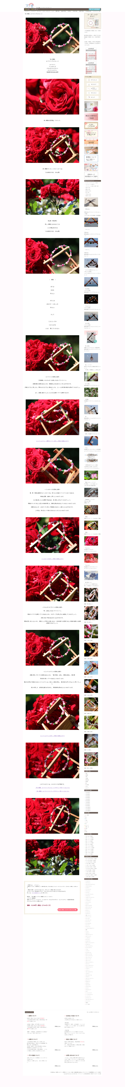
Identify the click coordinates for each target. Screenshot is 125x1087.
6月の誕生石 (88, 800)
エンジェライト (88, 902)
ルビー (87, 991)
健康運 (87, 781)
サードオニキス (88, 923)
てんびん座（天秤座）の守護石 (91, 868)
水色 (86, 820)
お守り (87, 786)
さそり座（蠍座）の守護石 (90, 870)
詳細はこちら (57, 1026)
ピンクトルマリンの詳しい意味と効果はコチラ (52, 736)
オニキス (87, 903)
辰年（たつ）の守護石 (90, 842)
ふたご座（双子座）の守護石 (91, 862)
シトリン (87, 931)
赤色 (86, 828)
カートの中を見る (95, 9)
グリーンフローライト (90, 965)
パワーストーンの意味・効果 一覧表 (92, 186)
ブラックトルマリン (89, 945)
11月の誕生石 (88, 808)
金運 (86, 776)
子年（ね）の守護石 (89, 836)
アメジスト (88, 892)
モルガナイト (88, 981)
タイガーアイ (88, 941)
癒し (86, 783)
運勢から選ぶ (88, 189)
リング (53, 11)
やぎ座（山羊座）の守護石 (90, 873)
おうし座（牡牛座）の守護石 (91, 860)
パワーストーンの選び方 (90, 184)
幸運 (86, 773)
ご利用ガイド (64, 1072)
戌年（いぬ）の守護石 (90, 852)
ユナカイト (88, 983)
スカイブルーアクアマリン (90, 884)
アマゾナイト (88, 890)
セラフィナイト (88, 936)
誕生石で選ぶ (63, 11)
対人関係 (87, 784)
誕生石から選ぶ (88, 190)
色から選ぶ (88, 192)
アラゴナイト (88, 895)
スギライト (88, 933)
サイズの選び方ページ (36, 892)
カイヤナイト (88, 913)
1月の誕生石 (88, 792)
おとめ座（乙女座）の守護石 (91, 866)
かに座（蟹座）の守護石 (90, 863)
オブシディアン (88, 908)
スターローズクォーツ (90, 999)
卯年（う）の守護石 (89, 841)
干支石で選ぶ (75, 11)
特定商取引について (93, 1072)
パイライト (88, 950)
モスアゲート (88, 979)
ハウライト (88, 973)
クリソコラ (88, 918)
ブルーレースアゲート (90, 962)
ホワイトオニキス (89, 905)
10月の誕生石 (88, 807)
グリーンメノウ (88, 916)
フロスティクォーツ (89, 967)
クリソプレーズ (88, 920)
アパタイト (88, 887)
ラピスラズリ (88, 984)
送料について (58, 1072)
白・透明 (87, 815)
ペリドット (88, 970)
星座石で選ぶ (81, 11)
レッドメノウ (88, 996)
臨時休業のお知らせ (78, 1072)
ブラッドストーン (89, 957)
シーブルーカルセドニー (90, 928)
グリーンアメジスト (89, 955)
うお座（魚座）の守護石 (90, 876)
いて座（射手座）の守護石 (90, 871)
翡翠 (86, 929)
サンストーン (88, 926)
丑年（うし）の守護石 (90, 837)
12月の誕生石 (88, 810)
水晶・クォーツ (88, 915)
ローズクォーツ (88, 997)
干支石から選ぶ (88, 194)
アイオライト (88, 881)
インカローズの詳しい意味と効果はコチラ (52, 559)
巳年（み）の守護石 (89, 844)
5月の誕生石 (88, 799)
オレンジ (87, 825)
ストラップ (33, 11)
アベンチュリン (88, 889)
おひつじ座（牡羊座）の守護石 (91, 858)
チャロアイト (88, 944)
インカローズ (88, 900)
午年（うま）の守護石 (90, 846)
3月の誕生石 (88, 795)
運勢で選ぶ (58, 11)
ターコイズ (88, 939)
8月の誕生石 (88, 804)
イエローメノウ (88, 899)
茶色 (86, 831)
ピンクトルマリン (89, 947)
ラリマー (87, 988)
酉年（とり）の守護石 (90, 850)
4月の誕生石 (88, 797)
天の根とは (35, 9)
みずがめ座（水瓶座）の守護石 (91, 874)
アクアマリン (88, 882)
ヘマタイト (88, 968)
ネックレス (39, 11)
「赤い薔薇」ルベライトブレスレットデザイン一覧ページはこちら (52, 787)
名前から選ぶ (88, 187)
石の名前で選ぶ (88, 11)
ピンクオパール (88, 952)
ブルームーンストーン (90, 978)
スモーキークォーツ (89, 934)
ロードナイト (88, 1001)
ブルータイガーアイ (89, 971)
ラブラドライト (88, 986)
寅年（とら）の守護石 (90, 839)
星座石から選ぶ (88, 195)
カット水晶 (88, 1004)
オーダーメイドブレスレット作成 (92, 182)
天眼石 (87, 1002)
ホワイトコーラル (89, 954)
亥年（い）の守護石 (89, 854)
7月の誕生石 (88, 802)
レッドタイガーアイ (89, 994)
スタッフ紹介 (71, 1072)
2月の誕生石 (88, 794)
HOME (28, 9)
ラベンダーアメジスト (90, 894)
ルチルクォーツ (88, 989)
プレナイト (88, 963)
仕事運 (87, 778)
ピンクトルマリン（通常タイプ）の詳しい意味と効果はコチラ (52, 441)
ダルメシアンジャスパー (90, 942)
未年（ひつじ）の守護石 (90, 847)
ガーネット (88, 910)
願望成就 (87, 779)
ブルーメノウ (88, 960)
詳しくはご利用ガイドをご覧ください (93, 1012)
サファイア (88, 924)
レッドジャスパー (89, 992)
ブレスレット (27, 11)
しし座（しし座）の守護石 (90, 865)
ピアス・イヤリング (46, 11)
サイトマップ (85, 1072)
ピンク (87, 822)
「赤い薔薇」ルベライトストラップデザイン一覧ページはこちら (52, 791)
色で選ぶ (69, 11)
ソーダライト (88, 937)
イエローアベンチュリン (90, 897)
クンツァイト (88, 921)
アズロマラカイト (89, 886)
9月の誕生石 (88, 805)
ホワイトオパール (89, 907)
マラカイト (88, 976)
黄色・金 (87, 826)
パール (87, 949)
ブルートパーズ (88, 958)
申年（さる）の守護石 (90, 849)
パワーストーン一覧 (96, 11)
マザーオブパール (89, 975)
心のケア (87, 788)
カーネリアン (88, 911)
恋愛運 (87, 775)
